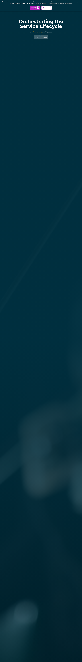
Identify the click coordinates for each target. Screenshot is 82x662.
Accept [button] (33, 8)
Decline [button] (45, 8)
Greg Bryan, (37, 32)
